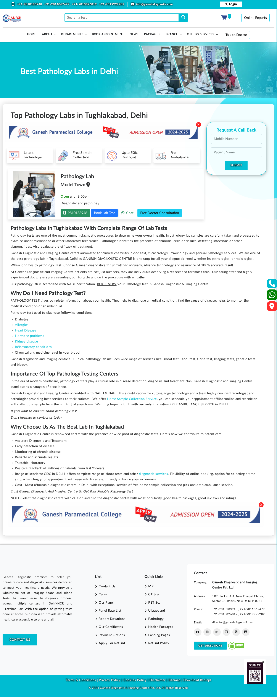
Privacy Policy (109, 680)
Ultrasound (156, 610)
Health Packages (160, 627)
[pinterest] (236, 632)
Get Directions (210, 645)
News (134, 34)
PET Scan (155, 602)
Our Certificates (111, 627)
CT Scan (154, 594)
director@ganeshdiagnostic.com (233, 622)
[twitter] (207, 632)
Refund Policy (158, 643)
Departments (72, 34)
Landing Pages (159, 635)
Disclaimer (158, 680)
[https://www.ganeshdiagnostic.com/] (12, 18)
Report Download (112, 619)
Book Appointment (108, 34)
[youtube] (226, 632)
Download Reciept (197, 680)
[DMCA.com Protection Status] (236, 645)
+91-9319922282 (111, 4)
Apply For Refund (112, 643)
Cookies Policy (135, 680)
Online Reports (255, 17)
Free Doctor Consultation (159, 213)
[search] (183, 17)
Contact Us (20, 639)
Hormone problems (29, 336)
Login (232, 4)
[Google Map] (272, 307)
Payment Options (112, 635)
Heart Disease (25, 330)
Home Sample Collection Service (132, 399)
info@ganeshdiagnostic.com (154, 4)
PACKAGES (152, 34)
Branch (172, 34)
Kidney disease (26, 341)
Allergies (22, 325)
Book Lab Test (104, 213)
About (47, 34)
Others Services (200, 34)
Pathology (156, 619)
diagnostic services (153, 474)
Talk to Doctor (236, 35)
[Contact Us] (272, 285)
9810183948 (76, 213)
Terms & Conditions (81, 680)
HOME (31, 34)
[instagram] (217, 632)
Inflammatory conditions (33, 347)
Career (104, 594)
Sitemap (174, 680)
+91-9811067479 (57, 4)
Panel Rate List (110, 610)
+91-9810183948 (30, 4)
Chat (129, 213)
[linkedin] (246, 632)
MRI (151, 586)
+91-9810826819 (85, 4)
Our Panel (106, 602)
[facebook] (197, 632)
